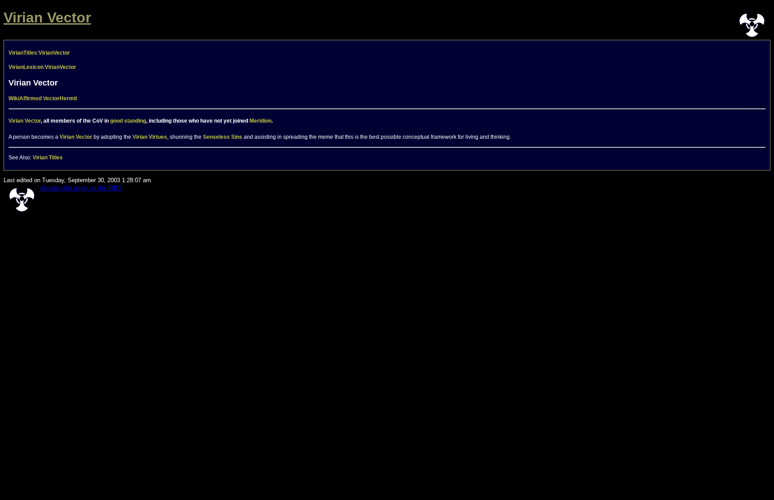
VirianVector (54, 53)
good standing (128, 121)
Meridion (260, 121)
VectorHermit (60, 98)
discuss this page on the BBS (81, 188)
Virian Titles (48, 157)
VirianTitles (23, 53)
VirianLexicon (26, 67)
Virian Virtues (150, 137)
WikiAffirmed (25, 98)
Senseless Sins (222, 137)
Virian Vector (47, 17)
